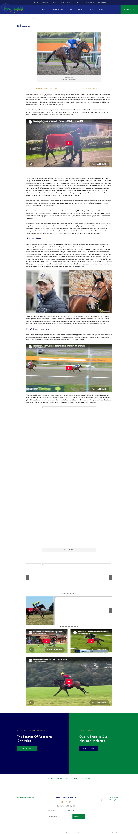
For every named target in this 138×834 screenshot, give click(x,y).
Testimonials (86, 778)
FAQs (68, 2)
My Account (91, 2)
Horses (70, 9)
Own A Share (129, 9)
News (101, 9)
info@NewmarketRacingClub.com (109, 800)
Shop (62, 2)
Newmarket (45, 2)
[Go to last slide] (27, 577)
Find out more (27, 748)
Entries (91, 9)
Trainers (81, 9)
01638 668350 (115, 797)
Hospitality (55, 2)
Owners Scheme (57, 9)
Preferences (84, 832)
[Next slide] (110, 577)
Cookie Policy (75, 832)
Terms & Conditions (56, 832)
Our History (34, 2)
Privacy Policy (66, 832)
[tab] (64, 593)
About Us (44, 9)
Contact (75, 2)
